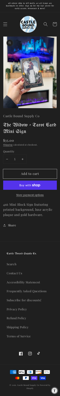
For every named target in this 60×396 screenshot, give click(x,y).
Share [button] (12, 225)
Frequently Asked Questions (27, 291)
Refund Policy (16, 318)
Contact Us (14, 273)
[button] (5, 24)
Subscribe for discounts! (24, 300)
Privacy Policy (17, 309)
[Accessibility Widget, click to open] (54, 390)
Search (11, 264)
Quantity (8, 151)
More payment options (30, 194)
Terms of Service (19, 336)
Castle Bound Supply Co (28, 385)
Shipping (8, 144)
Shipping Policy (17, 327)
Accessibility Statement (23, 282)
